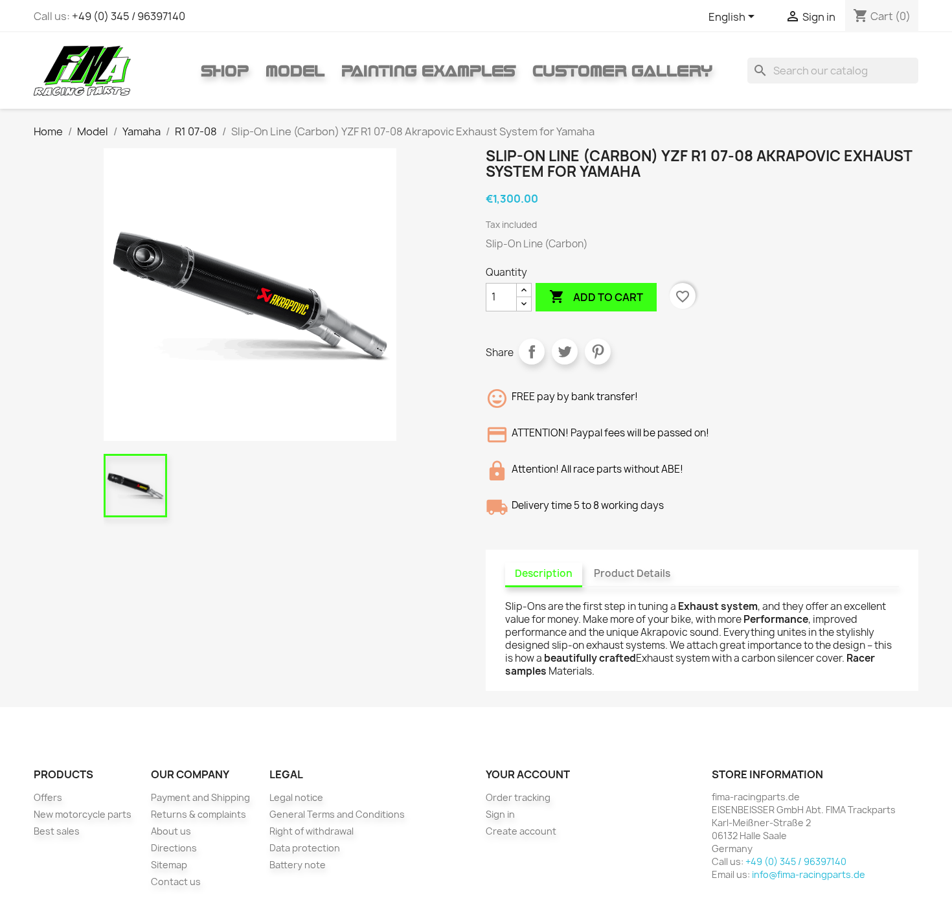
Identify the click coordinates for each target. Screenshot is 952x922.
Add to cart (596, 296)
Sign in (500, 814)
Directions (174, 848)
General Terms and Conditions (337, 814)
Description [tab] (543, 573)
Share (532, 352)
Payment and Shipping (200, 797)
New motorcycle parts (82, 814)
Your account (528, 774)
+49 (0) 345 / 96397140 (128, 16)
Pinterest (598, 352)
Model (295, 70)
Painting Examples (428, 70)
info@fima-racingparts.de (808, 874)
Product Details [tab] (632, 573)
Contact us (176, 881)
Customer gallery (622, 70)
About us (171, 831)
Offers (48, 797)
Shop (225, 70)
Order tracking (518, 797)
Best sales (57, 831)
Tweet (565, 352)
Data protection (304, 848)
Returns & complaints (198, 814)
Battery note (297, 865)
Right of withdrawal (311, 831)
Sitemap (169, 865)
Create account (521, 831)
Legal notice (296, 797)
